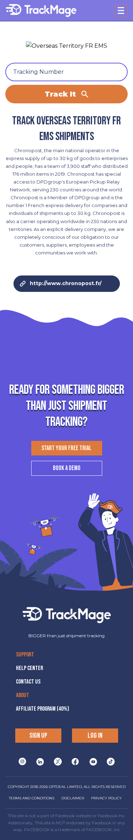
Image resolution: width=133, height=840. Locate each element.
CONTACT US (28, 681)
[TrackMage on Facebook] (75, 761)
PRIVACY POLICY (106, 798)
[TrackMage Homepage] (41, 10)
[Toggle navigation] (121, 10)
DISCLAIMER (72, 798)
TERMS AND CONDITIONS (31, 798)
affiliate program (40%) (42, 708)
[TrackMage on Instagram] (22, 761)
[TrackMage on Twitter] (58, 761)
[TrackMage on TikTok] (111, 761)
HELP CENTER (29, 668)
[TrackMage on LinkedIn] (40, 761)
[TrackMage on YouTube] (93, 761)
